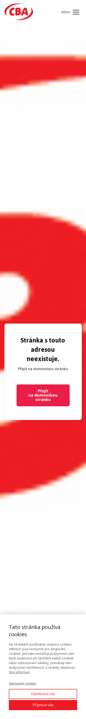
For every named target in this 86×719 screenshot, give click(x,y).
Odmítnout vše (43, 693)
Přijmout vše (43, 704)
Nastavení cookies (22, 683)
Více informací (19, 672)
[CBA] (18, 12)
